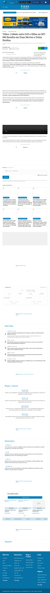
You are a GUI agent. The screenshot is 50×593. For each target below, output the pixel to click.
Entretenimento (6, 577)
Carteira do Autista (41, 582)
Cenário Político (29, 560)
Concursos (5, 568)
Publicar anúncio (25, 497)
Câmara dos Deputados (8, 565)
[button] (24, 515)
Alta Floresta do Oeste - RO (19, 558)
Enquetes (39, 560)
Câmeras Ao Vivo (41, 577)
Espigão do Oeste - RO (19, 568)
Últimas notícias (41, 568)
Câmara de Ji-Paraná (42, 574)
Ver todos (16, 580)
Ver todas (5, 580)
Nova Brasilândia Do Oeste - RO (19, 577)
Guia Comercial (29, 567)
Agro (4, 560)
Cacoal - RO (16, 565)
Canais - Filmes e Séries (42, 579)
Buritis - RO (16, 563)
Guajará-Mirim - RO (18, 570)
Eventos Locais (29, 565)
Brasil (4, 563)
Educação (5, 575)
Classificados (40, 558)
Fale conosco (40, 563)
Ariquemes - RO (17, 560)
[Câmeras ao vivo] (46, 2)
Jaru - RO (16, 573)
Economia (5, 573)
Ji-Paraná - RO (17, 575)
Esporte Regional (29, 562)
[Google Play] (21, 2)
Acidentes (5, 558)
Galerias (39, 565)
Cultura (4, 570)
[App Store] (28, 2)
